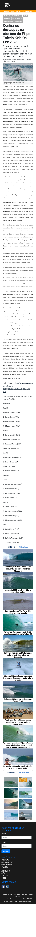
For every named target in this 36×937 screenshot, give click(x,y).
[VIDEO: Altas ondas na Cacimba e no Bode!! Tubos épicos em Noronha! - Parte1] (25, 804)
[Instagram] (7, 886)
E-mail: (4, 842)
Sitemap (12, 899)
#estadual (18, 21)
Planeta (5, 867)
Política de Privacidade (20, 894)
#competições (16, 16)
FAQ (24, 899)
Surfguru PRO (7, 862)
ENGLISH (29, 899)
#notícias (7, 18)
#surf (25, 16)
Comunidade (7, 865)
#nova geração (17, 18)
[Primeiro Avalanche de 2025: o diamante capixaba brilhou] (25, 793)
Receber (6, 851)
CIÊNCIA (5, 873)
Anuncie (6, 899)
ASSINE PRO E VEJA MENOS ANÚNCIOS (18, 11)
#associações (8, 21)
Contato (18, 899)
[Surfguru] (7, 5)
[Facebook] (3, 886)
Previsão (5, 860)
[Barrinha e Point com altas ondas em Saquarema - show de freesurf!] (11, 793)
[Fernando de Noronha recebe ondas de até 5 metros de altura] (25, 815)
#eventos (7, 16)
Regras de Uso (7, 894)
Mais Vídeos (23, 547)
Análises (5, 876)
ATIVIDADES (6, 871)
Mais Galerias (24, 773)
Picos (4, 878)
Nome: (4, 834)
